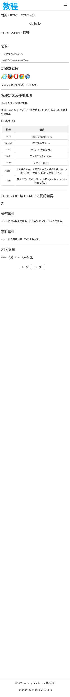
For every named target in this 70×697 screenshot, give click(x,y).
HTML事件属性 (31, 239)
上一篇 (25, 267)
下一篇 (38, 267)
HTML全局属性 (54, 221)
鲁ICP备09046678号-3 (40, 690)
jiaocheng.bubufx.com (34, 683)
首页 (4, 15)
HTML (14, 15)
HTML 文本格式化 (23, 257)
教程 (10, 6)
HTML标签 (28, 15)
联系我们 (50, 683)
